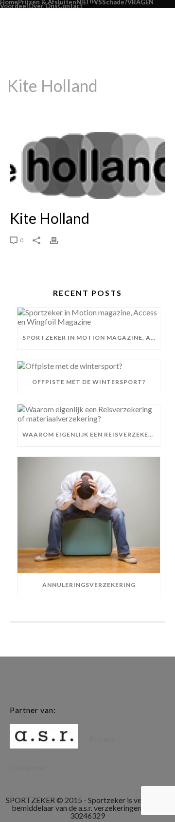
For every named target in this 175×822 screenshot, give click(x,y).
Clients (75, 110)
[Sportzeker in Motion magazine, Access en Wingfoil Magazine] (89, 317)
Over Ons (43, 6)
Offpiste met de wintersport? (89, 381)
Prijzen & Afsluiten (47, 2)
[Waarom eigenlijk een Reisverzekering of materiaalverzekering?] (89, 413)
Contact (70, 6)
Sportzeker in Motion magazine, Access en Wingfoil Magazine (91, 337)
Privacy (102, 738)
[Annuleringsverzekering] (89, 515)
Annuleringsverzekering (89, 584)
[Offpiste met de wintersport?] (89, 365)
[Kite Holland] (87, 165)
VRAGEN (140, 2)
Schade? (114, 2)
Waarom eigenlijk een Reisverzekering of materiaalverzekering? (91, 434)
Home (9, 2)
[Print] (59, 239)
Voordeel (14, 6)
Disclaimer (28, 767)
